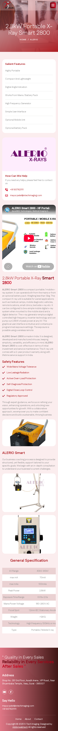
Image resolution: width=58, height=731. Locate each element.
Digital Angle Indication (16, 87)
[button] (53, 5)
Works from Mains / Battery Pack (21, 95)
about (28, 719)
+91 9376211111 (9, 709)
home (23, 39)
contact (38, 719)
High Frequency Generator (18, 103)
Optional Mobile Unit (15, 119)
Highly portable (12, 70)
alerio (34, 39)
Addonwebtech (20, 727)
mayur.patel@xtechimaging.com (26, 195)
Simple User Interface (15, 111)
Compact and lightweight (18, 78)
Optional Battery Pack (16, 128)
